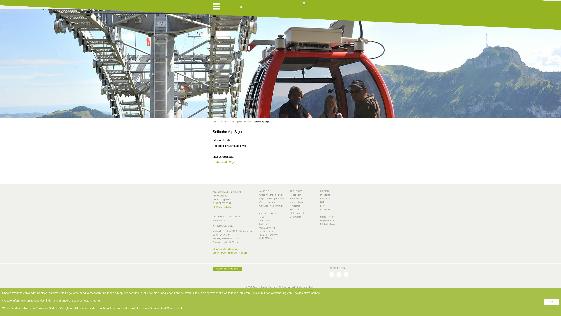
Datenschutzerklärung (86, 300)
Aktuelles (296, 191)
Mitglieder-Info (327, 220)
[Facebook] (331, 274)
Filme (322, 206)
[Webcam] (250, 7)
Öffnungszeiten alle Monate (226, 249)
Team (262, 217)
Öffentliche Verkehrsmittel (271, 206)
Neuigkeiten (295, 195)
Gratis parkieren (267, 202)
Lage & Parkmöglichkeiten (271, 198)
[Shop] (264, 7)
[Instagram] (339, 274)
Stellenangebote (297, 213)
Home (215, 122)
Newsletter (295, 206)
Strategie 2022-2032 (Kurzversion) (268, 236)
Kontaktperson (327, 209)
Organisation (267, 213)
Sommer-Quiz (296, 198)
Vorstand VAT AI (267, 228)
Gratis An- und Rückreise (271, 195)
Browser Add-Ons (161, 308)
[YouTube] (346, 274)
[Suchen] (257, 7)
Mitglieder (327, 217)
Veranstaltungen (297, 202)
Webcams (294, 209)
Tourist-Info (264, 220)
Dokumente (295, 216)
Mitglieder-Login (327, 224)
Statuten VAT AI (266, 231)
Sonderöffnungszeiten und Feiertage (230, 252)
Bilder (323, 202)
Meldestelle (264, 224)
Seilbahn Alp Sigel (224, 162)
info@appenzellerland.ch (224, 207)
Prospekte (325, 195)
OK (551, 302)
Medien (324, 191)
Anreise (264, 191)
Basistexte (325, 198)
